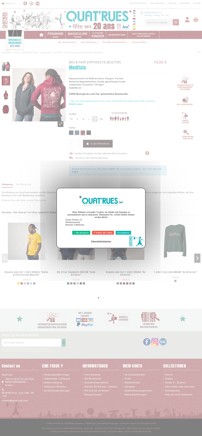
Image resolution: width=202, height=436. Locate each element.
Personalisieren (123, 232)
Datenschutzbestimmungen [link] (101, 241)
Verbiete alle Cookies (103, 232)
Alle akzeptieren (82, 232)
